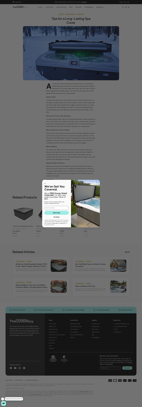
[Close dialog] (98, 181)
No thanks (57, 217)
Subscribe (56, 213)
